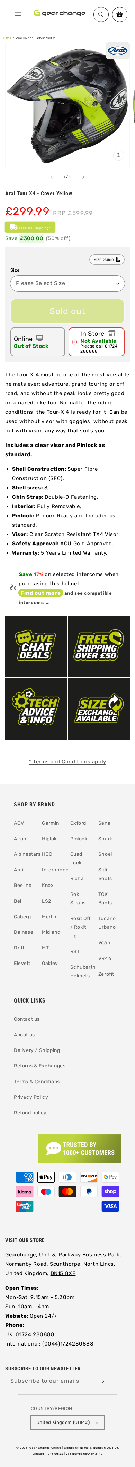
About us (24, 1035)
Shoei (105, 854)
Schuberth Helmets (81, 971)
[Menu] (18, 12)
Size (15, 270)
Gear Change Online (45, 1447)
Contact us (27, 1019)
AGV (19, 823)
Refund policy (30, 1113)
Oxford (78, 823)
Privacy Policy (31, 1097)
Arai (18, 870)
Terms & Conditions (37, 1082)
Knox (48, 885)
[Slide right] (83, 177)
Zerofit (106, 974)
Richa (77, 878)
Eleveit (22, 963)
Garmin (50, 823)
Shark (105, 839)
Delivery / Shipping (37, 1050)
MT (45, 948)
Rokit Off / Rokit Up (80, 927)
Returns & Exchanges (39, 1066)
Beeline (23, 885)
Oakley (50, 963)
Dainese (23, 932)
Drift (19, 948)
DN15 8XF (63, 1273)
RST (75, 952)
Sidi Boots (105, 874)
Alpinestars (25, 854)
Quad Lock (76, 858)
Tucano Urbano (107, 923)
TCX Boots (105, 898)
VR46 (104, 958)
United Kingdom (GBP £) (63, 1422)
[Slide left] (52, 177)
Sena (104, 823)
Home (7, 37)
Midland (51, 932)
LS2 (46, 901)
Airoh (20, 839)
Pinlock (79, 839)
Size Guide (104, 259)
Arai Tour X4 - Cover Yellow (35, 37)
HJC (47, 854)
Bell (18, 901)
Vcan (104, 943)
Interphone (53, 870)
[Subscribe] (101, 1381)
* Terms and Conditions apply (67, 762)
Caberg (22, 917)
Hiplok (49, 839)
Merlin (49, 917)
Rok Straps (78, 898)
